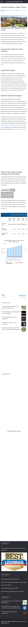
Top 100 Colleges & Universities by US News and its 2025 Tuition (13, 549)
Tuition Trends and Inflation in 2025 (9, 588)
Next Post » (23, 297)
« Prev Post (4, 297)
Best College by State (6, 591)
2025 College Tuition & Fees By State (10, 579)
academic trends (18, 129)
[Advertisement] (14, 148)
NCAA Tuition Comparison (18, 591)
